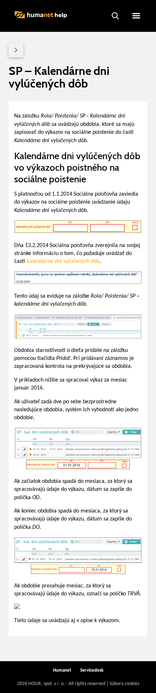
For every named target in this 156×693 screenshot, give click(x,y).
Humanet (62, 670)
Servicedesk (91, 670)
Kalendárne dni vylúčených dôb (62, 261)
